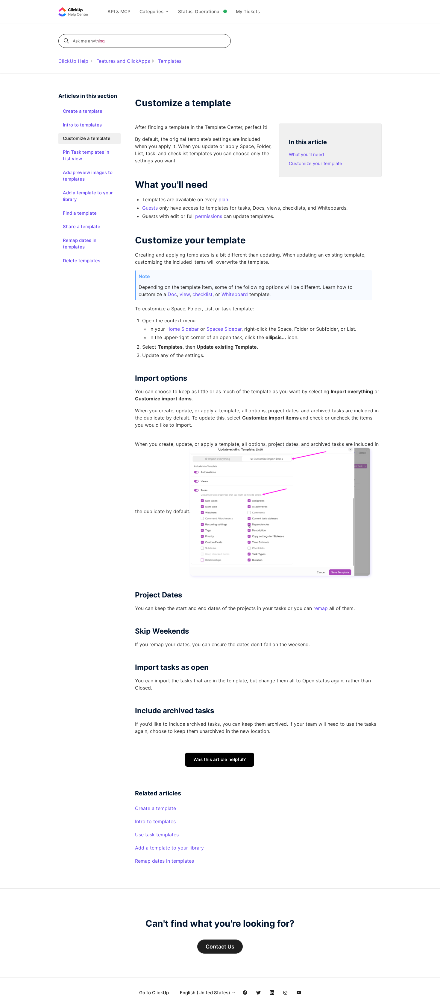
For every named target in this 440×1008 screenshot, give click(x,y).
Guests (150, 208)
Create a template (155, 808)
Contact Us (220, 946)
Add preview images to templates (88, 176)
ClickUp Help (73, 61)
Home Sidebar (182, 329)
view (185, 294)
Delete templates (81, 260)
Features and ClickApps (123, 61)
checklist (202, 294)
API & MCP (119, 11)
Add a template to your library (169, 848)
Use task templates (157, 835)
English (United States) (205, 992)
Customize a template (86, 138)
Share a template (81, 226)
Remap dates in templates (164, 861)
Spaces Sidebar (224, 329)
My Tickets (248, 11)
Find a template (80, 213)
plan (223, 199)
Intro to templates (155, 821)
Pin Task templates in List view (86, 155)
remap (320, 608)
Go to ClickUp (154, 992)
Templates (169, 61)
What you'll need (306, 154)
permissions (209, 216)
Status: (199, 11)
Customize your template (315, 163)
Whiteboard (234, 294)
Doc (172, 294)
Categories (152, 11)
